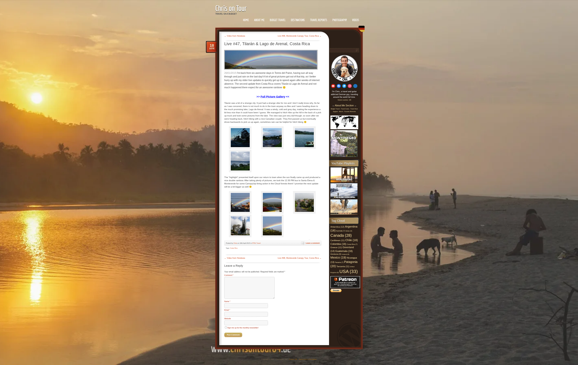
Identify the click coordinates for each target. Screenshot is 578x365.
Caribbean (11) (337, 240)
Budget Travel (278, 20)
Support (335, 111)
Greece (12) (336, 247)
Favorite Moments (350, 111)
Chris (235, 243)
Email (227, 310)
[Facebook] (339, 86)
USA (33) (348, 271)
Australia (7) (340, 231)
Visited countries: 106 (344, 100)
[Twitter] (344, 86)
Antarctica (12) (337, 227)
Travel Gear (354, 109)
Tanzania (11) (342, 266)
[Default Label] (333, 86)
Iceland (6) (345, 254)
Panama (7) (339, 262)
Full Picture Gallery (273, 96)
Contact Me (293, 359)
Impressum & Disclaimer (308, 359)
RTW (253, 243)
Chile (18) (351, 240)
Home (246, 20)
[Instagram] (350, 86)
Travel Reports (318, 20)
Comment (228, 275)
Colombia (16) (338, 243)
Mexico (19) (338, 257)
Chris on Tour (231, 8)
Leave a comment (313, 243)
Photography (339, 20)
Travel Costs (345, 109)
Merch (341, 111)
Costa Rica (234, 248)
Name (227, 301)
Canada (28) (341, 235)
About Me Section (344, 105)
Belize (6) (349, 231)
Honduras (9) (335, 254)
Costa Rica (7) (352, 244)
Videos (355, 20)
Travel (258, 243)
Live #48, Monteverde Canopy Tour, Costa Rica (299, 36)
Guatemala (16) (344, 251)
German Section (361, 30)
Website (227, 319)
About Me (259, 20)
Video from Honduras (234, 36)
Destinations (298, 20)
